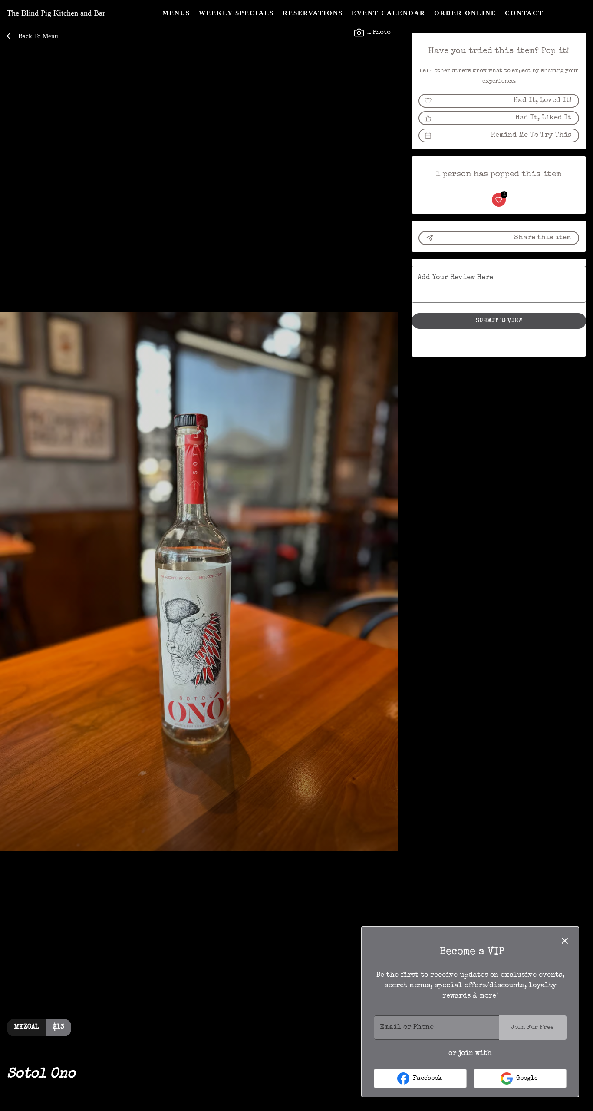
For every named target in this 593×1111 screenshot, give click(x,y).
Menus (176, 13)
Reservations (313, 13)
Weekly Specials (236, 13)
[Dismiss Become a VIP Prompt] (564, 940)
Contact (524, 13)
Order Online (465, 13)
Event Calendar (388, 13)
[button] (32, 36)
